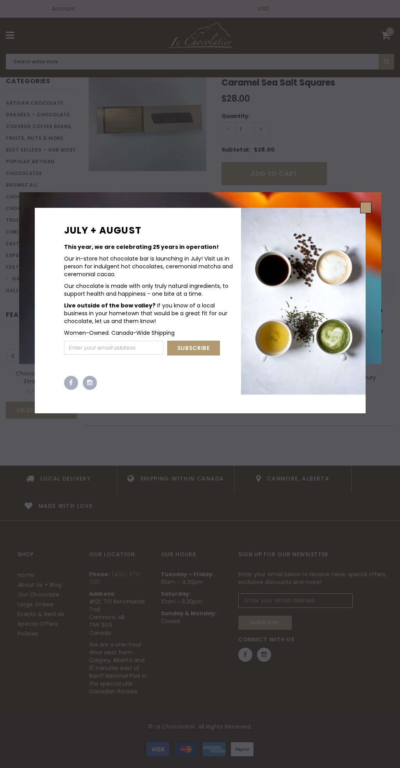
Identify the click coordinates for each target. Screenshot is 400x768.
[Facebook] (71, 383)
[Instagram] (90, 383)
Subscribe (193, 348)
